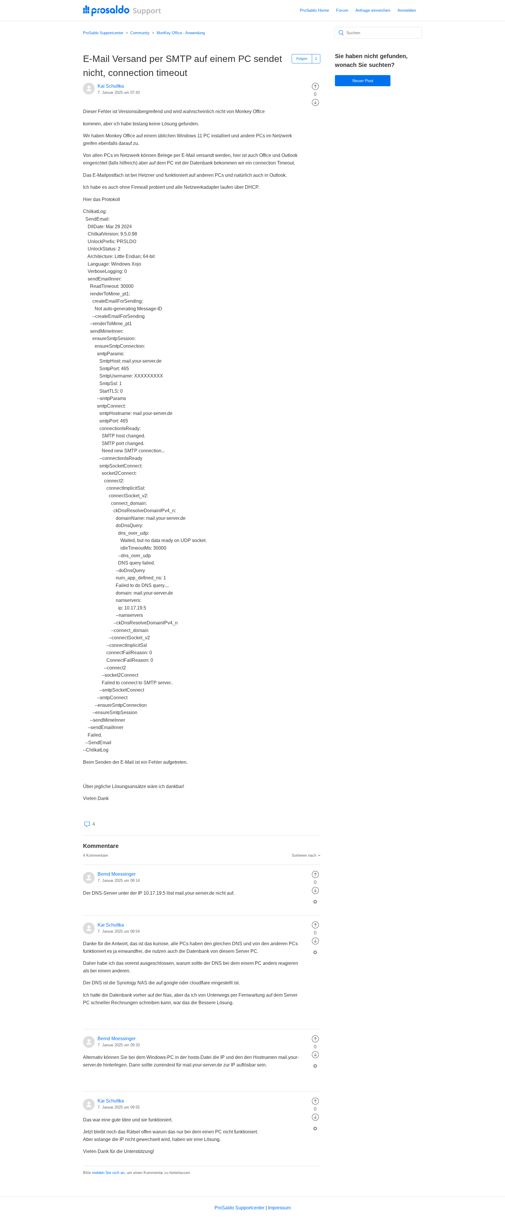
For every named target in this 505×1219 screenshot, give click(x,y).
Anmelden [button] (406, 10)
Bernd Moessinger (117, 874)
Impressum (279, 1207)
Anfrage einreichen (372, 10)
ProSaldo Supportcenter (103, 33)
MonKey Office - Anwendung (181, 33)
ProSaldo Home (314, 10)
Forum (342, 10)
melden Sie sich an (108, 1172)
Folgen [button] (301, 59)
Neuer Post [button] (362, 80)
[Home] (122, 14)
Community (140, 33)
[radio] (315, 86)
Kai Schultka (111, 86)
